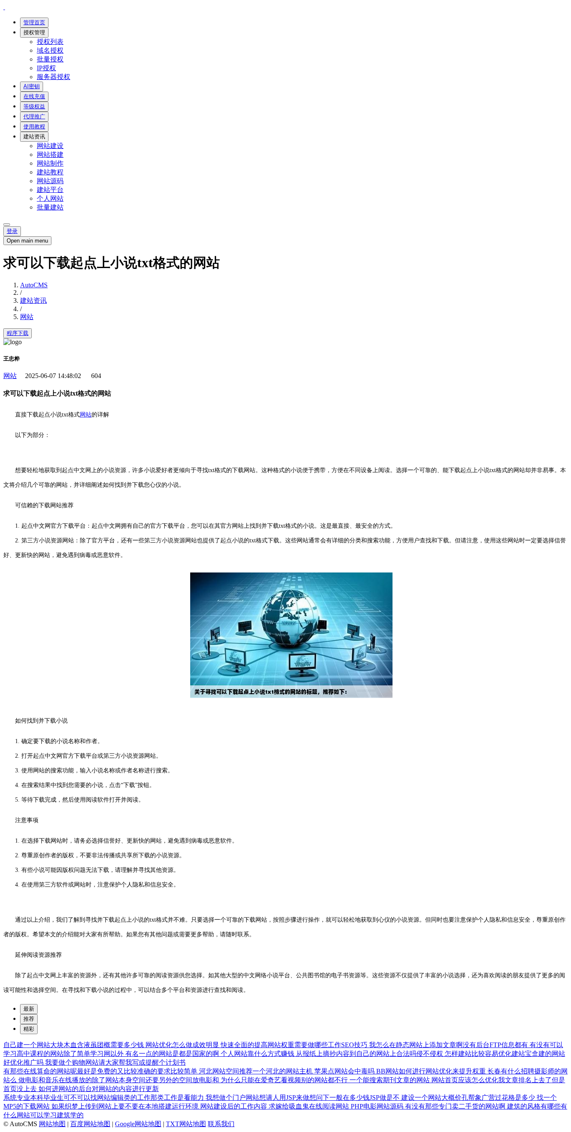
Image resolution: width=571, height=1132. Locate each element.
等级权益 (34, 106)
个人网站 (50, 198)
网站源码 (50, 180)
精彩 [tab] (28, 1029)
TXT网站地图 (186, 1123)
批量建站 (50, 207)
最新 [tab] (28, 1009)
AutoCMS (34, 285)
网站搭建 (50, 154)
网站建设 (50, 145)
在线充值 (34, 96)
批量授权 (50, 59)
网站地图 (52, 1123)
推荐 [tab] (28, 1019)
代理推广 (34, 116)
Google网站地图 (138, 1123)
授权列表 (50, 41)
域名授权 (50, 50)
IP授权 (46, 68)
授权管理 (34, 32)
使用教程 (34, 126)
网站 (26, 316)
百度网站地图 (90, 1123)
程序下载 (17, 333)
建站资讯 (34, 136)
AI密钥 (31, 86)
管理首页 (34, 22)
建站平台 (50, 189)
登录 (12, 231)
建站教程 (50, 172)
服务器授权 (53, 76)
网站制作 (50, 163)
